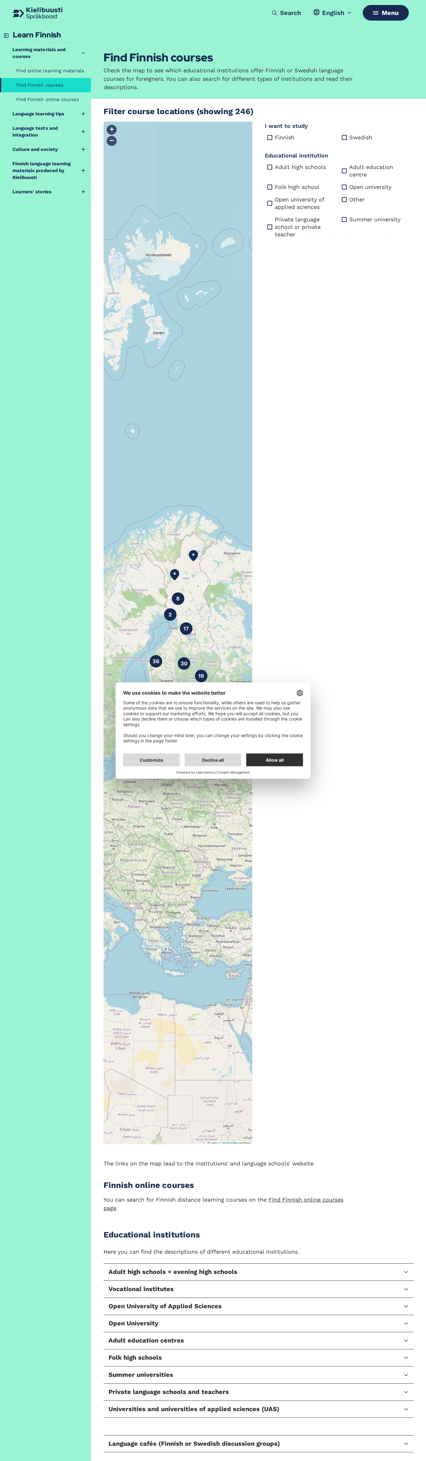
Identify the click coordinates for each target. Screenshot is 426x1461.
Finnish (284, 137)
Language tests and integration (35, 131)
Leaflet (213, 1142)
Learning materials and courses (38, 53)
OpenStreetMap (229, 1142)
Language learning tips (38, 114)
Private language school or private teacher (298, 227)
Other (357, 199)
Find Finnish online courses (47, 99)
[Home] (37, 13)
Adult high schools (300, 167)
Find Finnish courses (39, 85)
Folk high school (297, 187)
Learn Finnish (37, 35)
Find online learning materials (50, 71)
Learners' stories (31, 192)
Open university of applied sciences (299, 203)
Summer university (374, 219)
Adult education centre (371, 171)
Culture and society (35, 149)
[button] (174, 575)
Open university (370, 187)
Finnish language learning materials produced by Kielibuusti (41, 170)
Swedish (360, 137)
